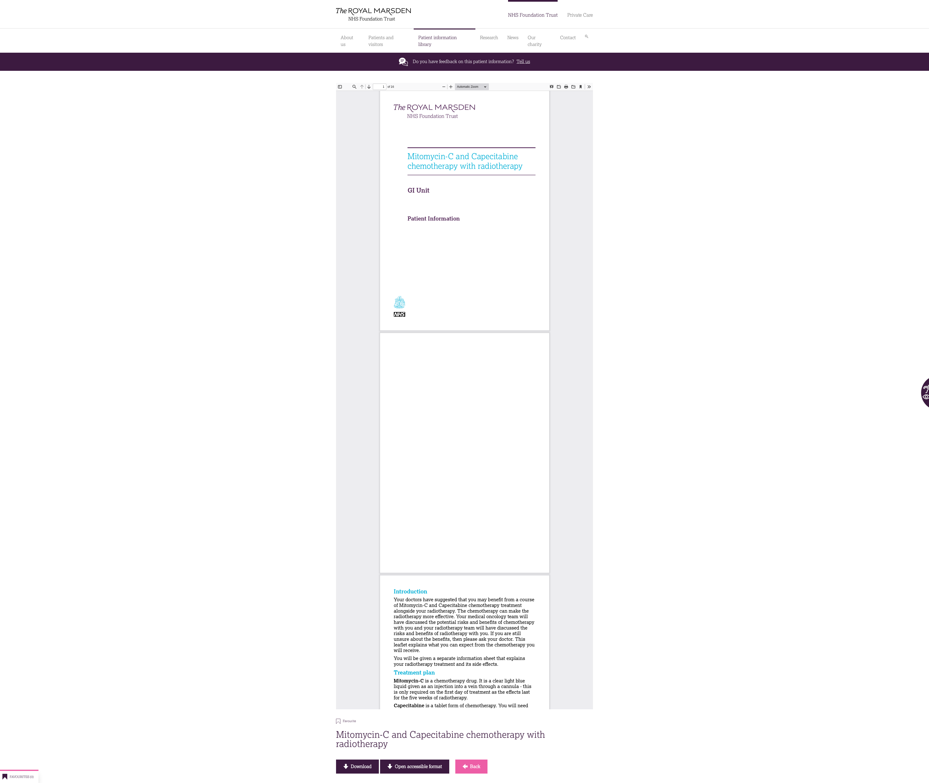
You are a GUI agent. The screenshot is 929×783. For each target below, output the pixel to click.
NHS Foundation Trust (533, 15)
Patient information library (437, 41)
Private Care (580, 15)
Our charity (535, 41)
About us (347, 41)
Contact (568, 37)
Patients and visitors (381, 41)
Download (361, 766)
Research (489, 37)
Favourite (349, 721)
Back (475, 766)
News (512, 37)
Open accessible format (418, 766)
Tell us (523, 61)
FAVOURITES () (22, 777)
